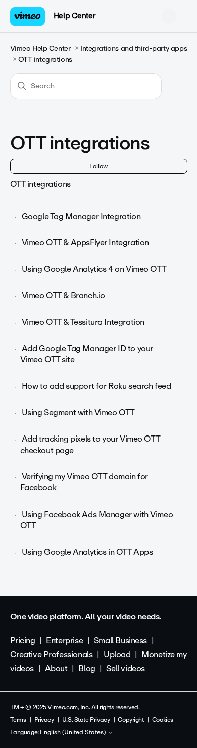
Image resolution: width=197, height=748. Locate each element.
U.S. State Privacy (86, 720)
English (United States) (73, 732)
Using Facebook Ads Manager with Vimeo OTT (96, 520)
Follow (98, 166)
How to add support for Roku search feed (96, 386)
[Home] (27, 16)
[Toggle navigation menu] (169, 16)
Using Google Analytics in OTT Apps (87, 552)
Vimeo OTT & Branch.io (63, 295)
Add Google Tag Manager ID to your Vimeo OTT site (86, 354)
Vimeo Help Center (40, 48)
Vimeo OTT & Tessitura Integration (83, 322)
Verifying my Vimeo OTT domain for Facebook (84, 482)
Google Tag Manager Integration (81, 216)
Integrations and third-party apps (133, 48)
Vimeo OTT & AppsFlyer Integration (85, 243)
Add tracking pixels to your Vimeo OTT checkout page (90, 444)
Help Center (74, 15)
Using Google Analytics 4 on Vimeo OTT (94, 269)
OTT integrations (45, 60)
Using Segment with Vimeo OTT (78, 412)
